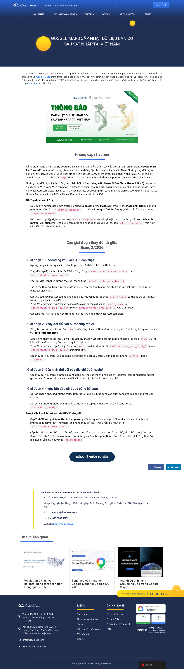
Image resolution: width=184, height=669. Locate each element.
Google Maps (43, 76)
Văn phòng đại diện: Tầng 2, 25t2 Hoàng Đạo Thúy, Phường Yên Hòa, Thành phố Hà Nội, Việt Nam (40, 630)
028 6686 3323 (39, 646)
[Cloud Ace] (27, 5)
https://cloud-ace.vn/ (63, 523)
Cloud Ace (32, 83)
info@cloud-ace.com (33, 639)
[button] (92, 457)
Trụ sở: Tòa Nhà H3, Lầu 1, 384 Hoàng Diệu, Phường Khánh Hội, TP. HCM (39, 617)
